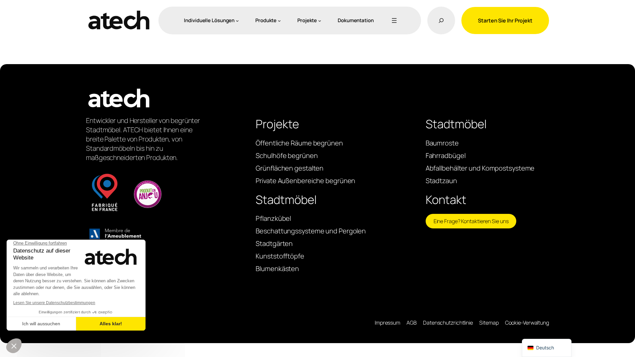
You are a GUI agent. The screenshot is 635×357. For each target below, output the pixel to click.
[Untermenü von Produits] (279, 20)
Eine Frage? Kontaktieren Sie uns (471, 221)
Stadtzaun (441, 180)
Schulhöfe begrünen (287, 155)
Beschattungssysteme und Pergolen (311, 230)
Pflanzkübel (273, 218)
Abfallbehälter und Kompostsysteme (480, 168)
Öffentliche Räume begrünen (299, 143)
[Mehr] (393, 20)
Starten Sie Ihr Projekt (505, 20)
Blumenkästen (277, 268)
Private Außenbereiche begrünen (305, 180)
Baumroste (442, 143)
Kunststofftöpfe (280, 256)
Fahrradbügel (446, 155)
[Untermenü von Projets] (319, 20)
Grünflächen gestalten (289, 168)
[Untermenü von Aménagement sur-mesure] (237, 20)
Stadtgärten (274, 243)
